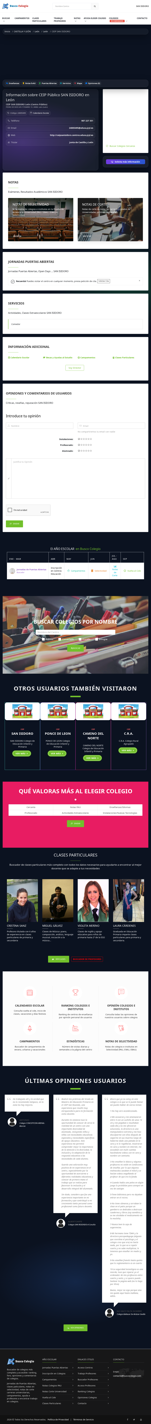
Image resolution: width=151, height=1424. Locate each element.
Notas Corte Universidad (54, 1391)
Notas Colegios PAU (51, 1385)
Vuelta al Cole (134, 570)
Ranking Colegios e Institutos (75, 1007)
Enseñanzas (13, 83)
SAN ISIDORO (22, 733)
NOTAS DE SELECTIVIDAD (31, 204)
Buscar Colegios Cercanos (122, 146)
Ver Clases (60, 959)
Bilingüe (103, 639)
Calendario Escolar (41, 113)
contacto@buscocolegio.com (127, 1375)
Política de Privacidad (58, 1419)
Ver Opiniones (77, 1327)
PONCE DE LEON (58, 733)
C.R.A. (128, 733)
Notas (77, 18)
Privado (86, 639)
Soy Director (75, 367)
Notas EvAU (30, 83)
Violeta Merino (88, 925)
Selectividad (100, 570)
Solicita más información (127, 161)
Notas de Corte (115, 572)
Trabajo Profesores (60, 19)
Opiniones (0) (94, 83)
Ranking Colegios (86, 1391)
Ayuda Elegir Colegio (95, 18)
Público (49, 639)
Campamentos (22, 18)
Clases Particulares (39, 19)
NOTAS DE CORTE (94, 204)
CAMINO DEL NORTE (93, 735)
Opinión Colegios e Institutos (121, 1007)
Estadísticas (75, 1041)
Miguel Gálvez (52, 925)
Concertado (68, 639)
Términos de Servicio (83, 1419)
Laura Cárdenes (124, 925)
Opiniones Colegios (87, 1397)
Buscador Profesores (88, 1379)
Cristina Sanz (16, 925)
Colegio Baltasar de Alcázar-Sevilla (131, 1314)
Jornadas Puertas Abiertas (55, 1367)
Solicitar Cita (104, 281)
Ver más (20, 753)
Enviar (16, 523)
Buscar (6, 18)
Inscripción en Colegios (53, 1373)
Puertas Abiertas (49, 83)
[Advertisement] (75, 57)
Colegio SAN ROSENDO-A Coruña (81, 1224)
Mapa (79, 83)
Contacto (142, 18)
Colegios (116, 19)
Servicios (66, 83)
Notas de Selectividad (121, 1041)
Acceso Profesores (87, 1385)
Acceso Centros (85, 1367)
